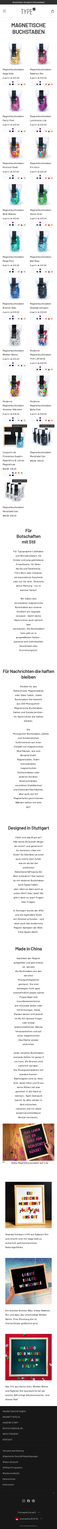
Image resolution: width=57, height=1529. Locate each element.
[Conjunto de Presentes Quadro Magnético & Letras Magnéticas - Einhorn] (19, 473)
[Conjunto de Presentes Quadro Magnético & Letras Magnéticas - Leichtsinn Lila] (13, 473)
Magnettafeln (24, 759)
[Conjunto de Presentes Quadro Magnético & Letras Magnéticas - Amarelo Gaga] (4, 473)
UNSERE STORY (10, 1422)
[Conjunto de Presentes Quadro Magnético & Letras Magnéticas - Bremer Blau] (10, 475)
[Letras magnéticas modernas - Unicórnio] (19, 82)
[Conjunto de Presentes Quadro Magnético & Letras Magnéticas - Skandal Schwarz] (13, 475)
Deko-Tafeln (27, 695)
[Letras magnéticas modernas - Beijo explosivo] (16, 82)
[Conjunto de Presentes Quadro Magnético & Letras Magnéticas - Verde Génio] (24, 473)
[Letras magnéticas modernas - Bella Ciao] (24, 84)
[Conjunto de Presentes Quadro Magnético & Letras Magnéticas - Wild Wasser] (22, 473)
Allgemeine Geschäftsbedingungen (20, 1456)
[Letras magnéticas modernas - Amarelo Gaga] (4, 82)
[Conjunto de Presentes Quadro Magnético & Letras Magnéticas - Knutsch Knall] (16, 473)
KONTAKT (7, 1439)
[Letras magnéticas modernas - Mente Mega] (4, 84)
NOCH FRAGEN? (10, 1433)
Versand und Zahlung (13, 1450)
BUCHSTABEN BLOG (13, 1428)
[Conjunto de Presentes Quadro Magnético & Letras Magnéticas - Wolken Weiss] (16, 475)
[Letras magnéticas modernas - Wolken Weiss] (16, 84)
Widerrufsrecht (10, 1462)
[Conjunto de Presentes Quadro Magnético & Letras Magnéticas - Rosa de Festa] (10, 473)
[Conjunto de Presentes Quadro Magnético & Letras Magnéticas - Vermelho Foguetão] (7, 473)
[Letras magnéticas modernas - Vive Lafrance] (19, 84)
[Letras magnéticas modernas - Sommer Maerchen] (22, 84)
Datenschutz (9, 1479)
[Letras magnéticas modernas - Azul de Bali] (7, 84)
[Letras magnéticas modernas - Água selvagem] (22, 82)
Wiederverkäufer (11, 1473)
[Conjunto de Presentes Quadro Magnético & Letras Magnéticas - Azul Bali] (7, 475)
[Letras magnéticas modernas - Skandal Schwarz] (13, 84)
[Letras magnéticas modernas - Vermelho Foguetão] (7, 82)
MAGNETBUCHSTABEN (14, 1411)
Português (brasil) (27, 1512)
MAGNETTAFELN (11, 1416)
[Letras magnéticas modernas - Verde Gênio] (24, 82)
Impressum (8, 1484)
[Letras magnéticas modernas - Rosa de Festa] (10, 82)
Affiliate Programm (12, 1467)
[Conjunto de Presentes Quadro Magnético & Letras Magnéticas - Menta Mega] (4, 475)
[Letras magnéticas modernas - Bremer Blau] (10, 84)
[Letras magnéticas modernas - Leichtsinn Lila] (13, 82)
